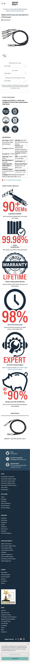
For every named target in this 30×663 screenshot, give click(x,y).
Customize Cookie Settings (15, 654)
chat (6, 367)
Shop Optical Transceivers (7, 476)
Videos (3, 627)
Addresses (4, 501)
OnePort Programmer (6, 554)
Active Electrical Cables (7, 550)
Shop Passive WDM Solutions (8, 485)
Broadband (4, 522)
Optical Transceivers (6, 543)
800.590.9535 (13, 453)
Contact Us (4, 632)
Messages (3, 499)
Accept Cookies (15, 658)
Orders (3, 497)
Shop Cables (4, 487)
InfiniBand (3, 552)
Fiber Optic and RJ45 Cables (8, 559)
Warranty (3, 579)
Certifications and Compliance (8, 617)
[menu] (3, 3)
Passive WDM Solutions (7, 556)
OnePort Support (5, 577)
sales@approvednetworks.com (18, 459)
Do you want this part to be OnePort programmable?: (15, 77)
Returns (3, 583)
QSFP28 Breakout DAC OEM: (15, 63)
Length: (15, 70)
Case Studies (4, 623)
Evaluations (4, 581)
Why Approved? (5, 612)
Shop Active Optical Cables (8, 483)
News (2, 630)
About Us (3, 610)
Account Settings (5, 507)
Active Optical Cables (6, 548)
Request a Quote (15, 11)
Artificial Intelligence (6, 533)
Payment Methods (5, 503)
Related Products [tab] (15, 413)
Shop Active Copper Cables (8, 481)
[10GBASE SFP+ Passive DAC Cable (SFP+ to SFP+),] (15, 428)
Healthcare (4, 526)
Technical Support (5, 574)
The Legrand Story (6, 621)
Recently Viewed (5, 505)
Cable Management (6, 561)
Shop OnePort (4, 489)
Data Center (4, 520)
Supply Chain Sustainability (8, 619)
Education (3, 531)
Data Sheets (4, 572)
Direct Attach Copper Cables (8, 546)
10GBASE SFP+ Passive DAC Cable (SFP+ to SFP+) (15, 438)
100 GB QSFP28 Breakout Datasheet (12, 180)
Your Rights (4, 625)
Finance (3, 524)
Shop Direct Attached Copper (8, 479)
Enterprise (3, 518)
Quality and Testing (6, 614)
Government (4, 529)
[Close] (28, 644)
